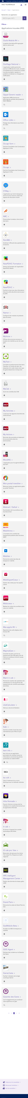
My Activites (8, 411)
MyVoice (7, 336)
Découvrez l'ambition (11, 1085)
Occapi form (8, 144)
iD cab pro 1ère (10, 850)
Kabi (5, 727)
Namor (6, 313)
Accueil (4, 10)
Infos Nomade (9, 801)
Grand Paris (8, 902)
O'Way (6, 191)
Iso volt (6, 778)
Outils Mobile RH (10, 40)
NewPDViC (8, 287)
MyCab (6, 389)
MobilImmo (8, 531)
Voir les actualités (10, 1088)
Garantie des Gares (11, 997)
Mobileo (7, 556)
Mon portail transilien (12, 483)
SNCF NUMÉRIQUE (8, 5)
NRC (5, 216)
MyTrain (6, 362)
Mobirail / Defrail (10, 507)
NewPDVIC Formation (12, 264)
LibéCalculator (9, 705)
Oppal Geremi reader (12, 95)
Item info (7, 750)
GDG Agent (8, 949)
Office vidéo (8, 120)
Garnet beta (8, 973)
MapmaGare (8, 651)
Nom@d (6, 240)
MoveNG (7, 460)
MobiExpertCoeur (11, 580)
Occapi (6, 167)
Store (9, 10)
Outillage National (11, 64)
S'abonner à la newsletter (12, 1082)
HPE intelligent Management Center (12, 877)
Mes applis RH (9, 627)
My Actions (8, 434)
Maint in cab (8, 678)
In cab (6, 827)
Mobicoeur (8, 603)
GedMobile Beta (10, 926)
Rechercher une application (9, 15)
